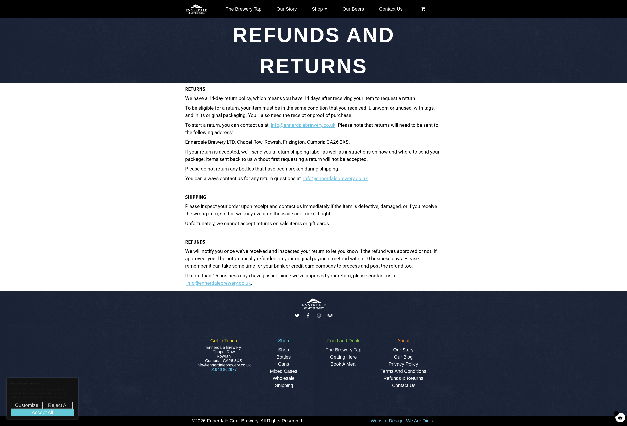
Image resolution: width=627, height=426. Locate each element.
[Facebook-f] (308, 315)
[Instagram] (319, 315)
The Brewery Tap (243, 9)
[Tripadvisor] (330, 315)
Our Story (286, 9)
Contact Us (391, 9)
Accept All (42, 412)
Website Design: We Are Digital (403, 420)
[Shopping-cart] (423, 9)
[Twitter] (297, 315)
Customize (26, 405)
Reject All (58, 405)
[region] (42, 398)
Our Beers (353, 9)
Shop (317, 9)
